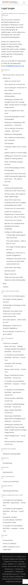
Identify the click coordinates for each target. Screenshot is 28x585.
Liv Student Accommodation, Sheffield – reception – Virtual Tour (15, 383)
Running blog (7, 463)
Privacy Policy (8, 540)
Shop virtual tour (10, 274)
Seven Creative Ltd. (11, 559)
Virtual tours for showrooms (15, 208)
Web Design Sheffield (10, 491)
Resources (6, 78)
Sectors (5, 185)
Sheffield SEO (8, 472)
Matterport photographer (12, 454)
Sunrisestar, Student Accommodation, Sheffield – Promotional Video (13, 519)
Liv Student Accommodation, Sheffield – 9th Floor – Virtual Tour (15, 357)
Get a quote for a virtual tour (15, 84)
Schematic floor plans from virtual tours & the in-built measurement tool (16, 261)
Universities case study (12, 267)
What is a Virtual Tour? (13, 81)
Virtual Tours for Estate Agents (14, 296)
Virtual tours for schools (13, 220)
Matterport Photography (13, 134)
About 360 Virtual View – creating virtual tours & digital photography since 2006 (15, 202)
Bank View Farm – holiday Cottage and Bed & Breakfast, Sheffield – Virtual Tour (15, 349)
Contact (5, 287)
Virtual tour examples (10, 343)
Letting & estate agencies (14, 232)
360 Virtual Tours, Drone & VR (13, 75)
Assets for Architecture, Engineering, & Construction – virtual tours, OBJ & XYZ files (15, 214)
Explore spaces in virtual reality (16, 153)
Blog (4, 283)
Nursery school (10, 271)
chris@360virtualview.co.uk (14, 66)
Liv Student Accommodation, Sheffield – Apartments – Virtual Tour (15, 392)
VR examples (9, 143)
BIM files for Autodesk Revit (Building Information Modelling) (14, 226)
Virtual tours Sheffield (11, 481)
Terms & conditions (9, 543)
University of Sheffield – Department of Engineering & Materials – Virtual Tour (15, 418)
